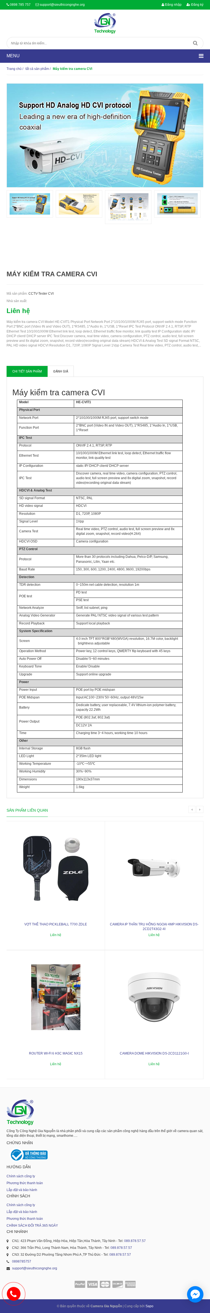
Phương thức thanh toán (25, 1183)
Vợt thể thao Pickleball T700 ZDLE (55, 924)
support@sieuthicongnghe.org (62, 5)
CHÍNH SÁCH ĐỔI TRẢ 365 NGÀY (32, 1225)
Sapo (149, 1306)
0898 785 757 (20, 5)
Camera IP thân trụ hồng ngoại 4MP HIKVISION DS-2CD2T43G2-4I (154, 926)
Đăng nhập (173, 5)
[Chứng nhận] (28, 1155)
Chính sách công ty (21, 1176)
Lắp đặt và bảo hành (22, 1190)
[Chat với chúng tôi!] (195, 1294)
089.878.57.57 (135, 1241)
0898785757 (21, 1261)
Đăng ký (196, 5)
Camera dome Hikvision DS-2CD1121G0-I (154, 1053)
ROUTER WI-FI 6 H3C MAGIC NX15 (56, 1053)
